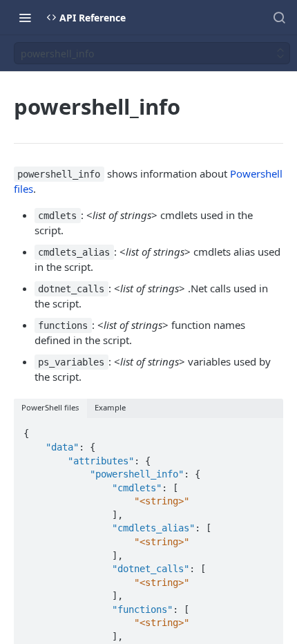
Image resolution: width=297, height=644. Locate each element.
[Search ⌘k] (279, 17)
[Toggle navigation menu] (25, 17)
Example (110, 407)
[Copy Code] (267, 430)
